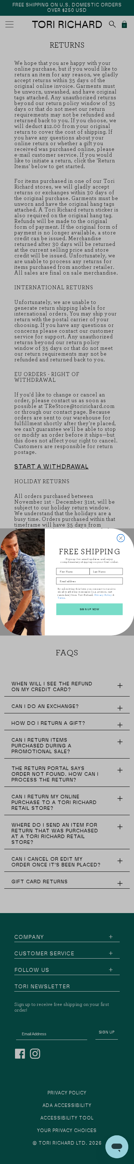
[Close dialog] (120, 538)
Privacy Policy (103, 594)
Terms (61, 598)
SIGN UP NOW (89, 609)
